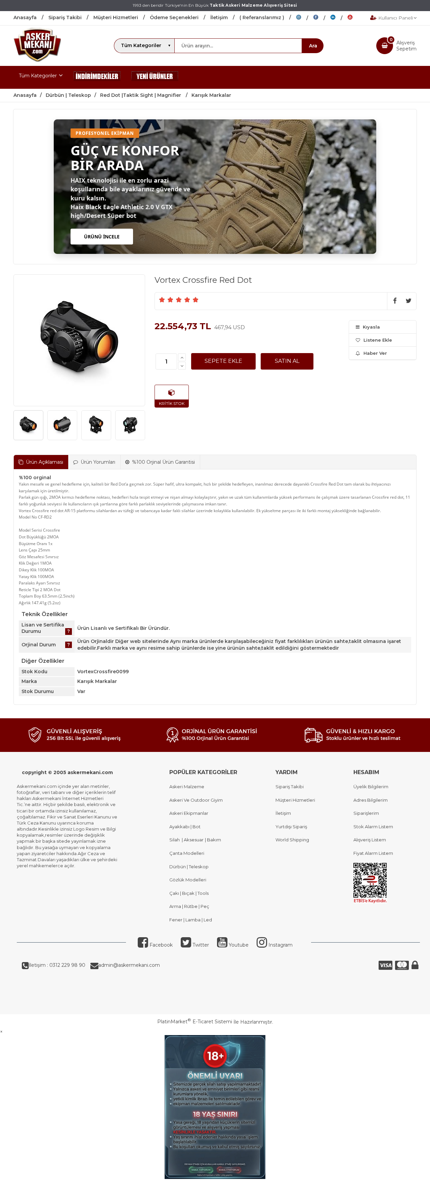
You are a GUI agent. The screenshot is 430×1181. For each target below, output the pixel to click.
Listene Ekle (377, 340)
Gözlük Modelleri (187, 879)
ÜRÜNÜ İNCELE (102, 236)
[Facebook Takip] (321, 18)
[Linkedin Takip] (338, 18)
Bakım (213, 839)
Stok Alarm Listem (373, 826)
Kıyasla (371, 327)
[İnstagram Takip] (304, 18)
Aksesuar (193, 839)
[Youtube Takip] (355, 18)
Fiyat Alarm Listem (373, 853)
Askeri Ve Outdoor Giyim (196, 800)
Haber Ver (375, 353)
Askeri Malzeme (186, 786)
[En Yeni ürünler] (155, 77)
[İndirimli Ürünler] (97, 77)
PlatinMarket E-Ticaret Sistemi (194, 1022)
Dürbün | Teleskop (189, 866)
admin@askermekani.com (129, 965)
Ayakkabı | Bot (185, 826)
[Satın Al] (287, 361)
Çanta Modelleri (186, 853)
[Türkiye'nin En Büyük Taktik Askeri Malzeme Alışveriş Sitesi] (37, 60)
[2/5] (166, 300)
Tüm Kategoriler (38, 76)
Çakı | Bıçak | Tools (189, 893)
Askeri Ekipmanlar (188, 813)
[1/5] (162, 300)
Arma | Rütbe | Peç (189, 906)
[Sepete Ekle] (223, 361)
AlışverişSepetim (406, 46)
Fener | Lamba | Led (190, 919)
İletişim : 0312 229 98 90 (57, 965)
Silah (175, 839)
